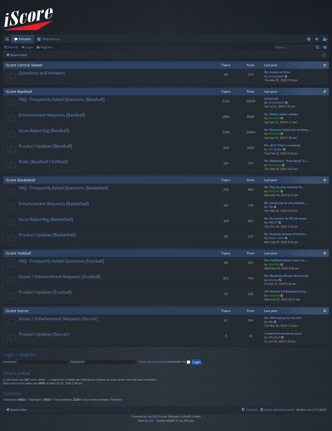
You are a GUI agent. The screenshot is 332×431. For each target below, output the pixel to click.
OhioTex (274, 118)
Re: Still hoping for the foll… (283, 317)
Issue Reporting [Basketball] (46, 219)
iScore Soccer (17, 310)
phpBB (152, 416)
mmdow (273, 280)
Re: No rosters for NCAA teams (285, 218)
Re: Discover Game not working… (287, 129)
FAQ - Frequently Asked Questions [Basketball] (63, 188)
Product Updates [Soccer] (44, 334)
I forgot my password (151, 361)
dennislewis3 (276, 102)
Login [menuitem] (318, 40)
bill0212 (273, 222)
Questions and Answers (42, 73)
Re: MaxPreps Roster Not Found (286, 275)
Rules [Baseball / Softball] (43, 162)
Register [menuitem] (326, 40)
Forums (25, 39)
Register (47, 47)
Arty (151, 420)
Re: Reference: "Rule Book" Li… (286, 160)
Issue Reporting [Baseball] (44, 130)
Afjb (270, 206)
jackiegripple (276, 76)
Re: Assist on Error (277, 72)
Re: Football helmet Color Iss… (285, 260)
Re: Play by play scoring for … (285, 187)
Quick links (8, 40)
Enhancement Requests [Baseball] (52, 115)
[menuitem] (309, 39)
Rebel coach (276, 238)
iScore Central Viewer (24, 65)
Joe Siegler (275, 149)
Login (29, 47)
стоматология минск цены (283, 333)
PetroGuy (274, 165)
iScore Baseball (19, 91)
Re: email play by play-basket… (285, 202)
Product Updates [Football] (45, 292)
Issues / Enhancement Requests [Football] (59, 276)
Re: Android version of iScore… (286, 234)
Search (13, 47)
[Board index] (28, 19)
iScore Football (18, 253)
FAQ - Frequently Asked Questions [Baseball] (62, 99)
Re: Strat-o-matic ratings (281, 114)
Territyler (116, 399)
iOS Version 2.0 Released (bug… (286, 291)
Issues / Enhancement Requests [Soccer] (58, 318)
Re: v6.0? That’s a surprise (282, 145)
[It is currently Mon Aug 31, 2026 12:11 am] (324, 55)
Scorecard (271, 98)
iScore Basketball (20, 179)
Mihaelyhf (274, 337)
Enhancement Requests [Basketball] (54, 204)
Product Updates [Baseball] (45, 146)
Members (49, 39)
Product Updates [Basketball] (47, 235)
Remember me (177, 361)
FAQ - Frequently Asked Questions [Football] (61, 261)
